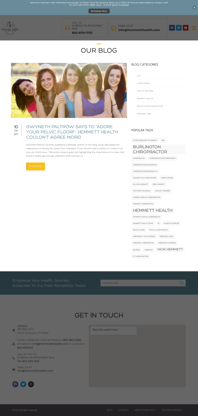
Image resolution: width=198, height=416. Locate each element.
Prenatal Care (144, 114)
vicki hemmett (170, 249)
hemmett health (153, 210)
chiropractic (139, 158)
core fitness (167, 178)
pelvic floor (139, 230)
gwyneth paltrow (142, 191)
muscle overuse (171, 223)
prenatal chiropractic (143, 243)
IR (158, 223)
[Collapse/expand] (194, 7)
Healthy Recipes (145, 91)
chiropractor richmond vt (145, 171)
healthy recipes (162, 191)
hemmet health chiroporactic (147, 197)
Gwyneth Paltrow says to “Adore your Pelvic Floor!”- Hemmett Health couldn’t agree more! (72, 132)
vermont (148, 250)
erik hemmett (159, 184)
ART (163, 140)
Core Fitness (143, 83)
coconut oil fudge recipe (144, 178)
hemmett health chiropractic (146, 217)
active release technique (145, 140)
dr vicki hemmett (140, 184)
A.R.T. (139, 76)
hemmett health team (143, 223)
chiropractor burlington (145, 165)
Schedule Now (99, 11)
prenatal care (166, 236)
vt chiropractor (140, 256)
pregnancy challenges (144, 236)
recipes (136, 250)
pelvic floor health (158, 230)
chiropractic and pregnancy (162, 158)
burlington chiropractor (150, 149)
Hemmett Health (145, 99)
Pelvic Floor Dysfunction (150, 106)
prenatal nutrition (167, 243)
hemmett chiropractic (143, 204)
